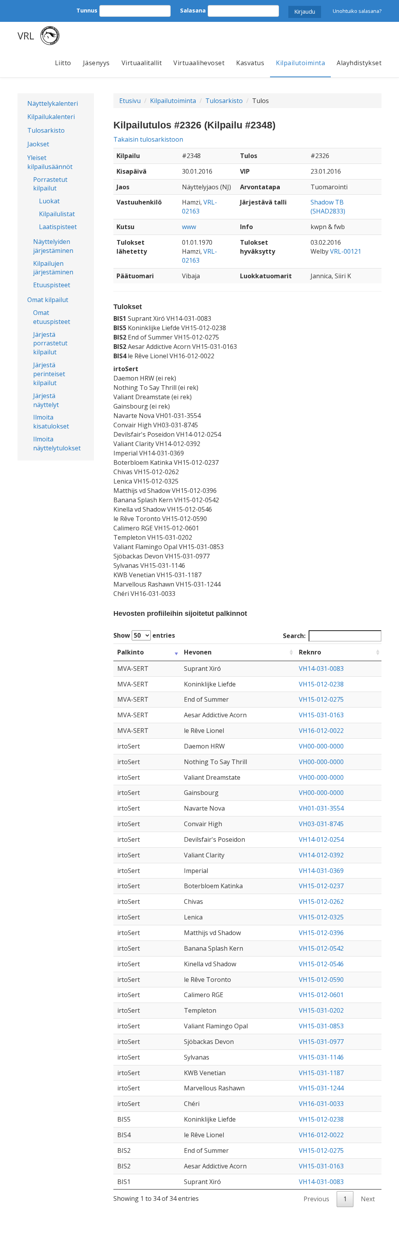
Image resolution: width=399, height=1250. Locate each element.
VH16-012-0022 (321, 730)
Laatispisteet (58, 226)
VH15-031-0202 (321, 1010)
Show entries (144, 635)
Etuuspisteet (51, 285)
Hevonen (198, 652)
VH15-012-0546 (321, 964)
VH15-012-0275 (321, 699)
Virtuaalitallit (142, 63)
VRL (26, 35)
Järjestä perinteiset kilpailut (49, 374)
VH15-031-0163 (321, 715)
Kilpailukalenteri (51, 116)
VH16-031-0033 (321, 1103)
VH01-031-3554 (321, 808)
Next (368, 1199)
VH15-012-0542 (321, 948)
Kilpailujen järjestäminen (53, 268)
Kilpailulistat (57, 214)
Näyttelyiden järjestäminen (53, 246)
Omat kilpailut (47, 299)
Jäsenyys (96, 63)
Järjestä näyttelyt (46, 400)
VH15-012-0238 (321, 684)
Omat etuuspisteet (51, 317)
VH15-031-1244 (321, 1088)
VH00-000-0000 (321, 746)
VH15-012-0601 (321, 994)
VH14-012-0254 (321, 839)
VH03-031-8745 (321, 824)
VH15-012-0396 (321, 932)
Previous (316, 1199)
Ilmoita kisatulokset (51, 421)
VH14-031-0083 (321, 668)
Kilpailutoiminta (300, 63)
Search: (294, 635)
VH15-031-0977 (321, 1041)
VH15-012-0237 (321, 886)
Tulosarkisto (46, 130)
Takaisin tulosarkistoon (148, 139)
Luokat (49, 201)
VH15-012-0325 (321, 917)
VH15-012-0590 (321, 979)
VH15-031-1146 (321, 1057)
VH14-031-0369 (321, 870)
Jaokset (38, 144)
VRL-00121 (345, 251)
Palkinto (130, 652)
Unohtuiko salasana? (357, 10)
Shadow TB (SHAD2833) (328, 206)
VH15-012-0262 (321, 901)
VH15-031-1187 (321, 1073)
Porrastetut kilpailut (50, 184)
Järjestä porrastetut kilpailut (50, 343)
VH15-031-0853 (321, 1026)
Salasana (193, 10)
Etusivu (130, 100)
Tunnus (86, 10)
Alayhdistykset (359, 63)
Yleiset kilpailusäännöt (49, 162)
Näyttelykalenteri (52, 103)
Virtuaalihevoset (198, 63)
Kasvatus (250, 63)
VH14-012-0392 (321, 855)
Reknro (310, 652)
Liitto (63, 63)
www (189, 226)
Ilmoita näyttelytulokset (57, 443)
